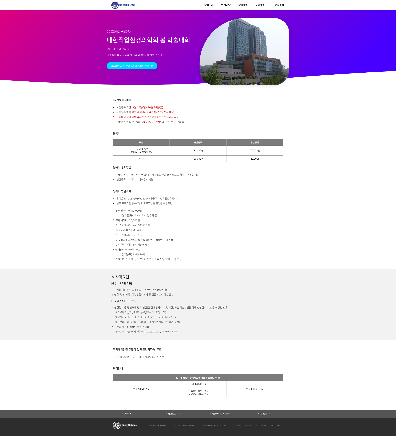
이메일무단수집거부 (219, 414)
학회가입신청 (263, 414)
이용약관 (126, 414)
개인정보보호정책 (172, 414)
